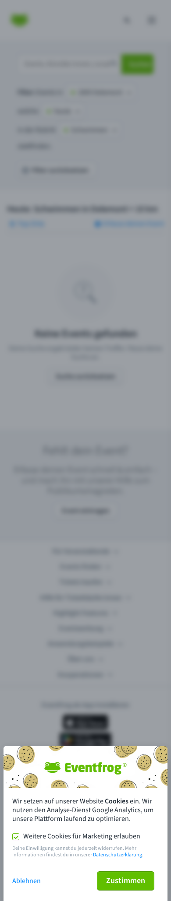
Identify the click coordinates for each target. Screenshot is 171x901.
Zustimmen (125, 880)
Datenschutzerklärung (117, 855)
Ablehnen (26, 880)
